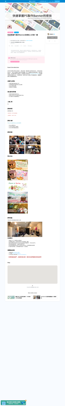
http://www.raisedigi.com (16, 253)
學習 (12, 45)
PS (21, 45)
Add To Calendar (29, 40)
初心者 (25, 45)
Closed (52, 37)
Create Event (57, 1)
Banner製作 (17, 45)
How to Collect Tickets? (15, 61)
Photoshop (30, 45)
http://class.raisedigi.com (22, 254)
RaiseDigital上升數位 (16, 252)
